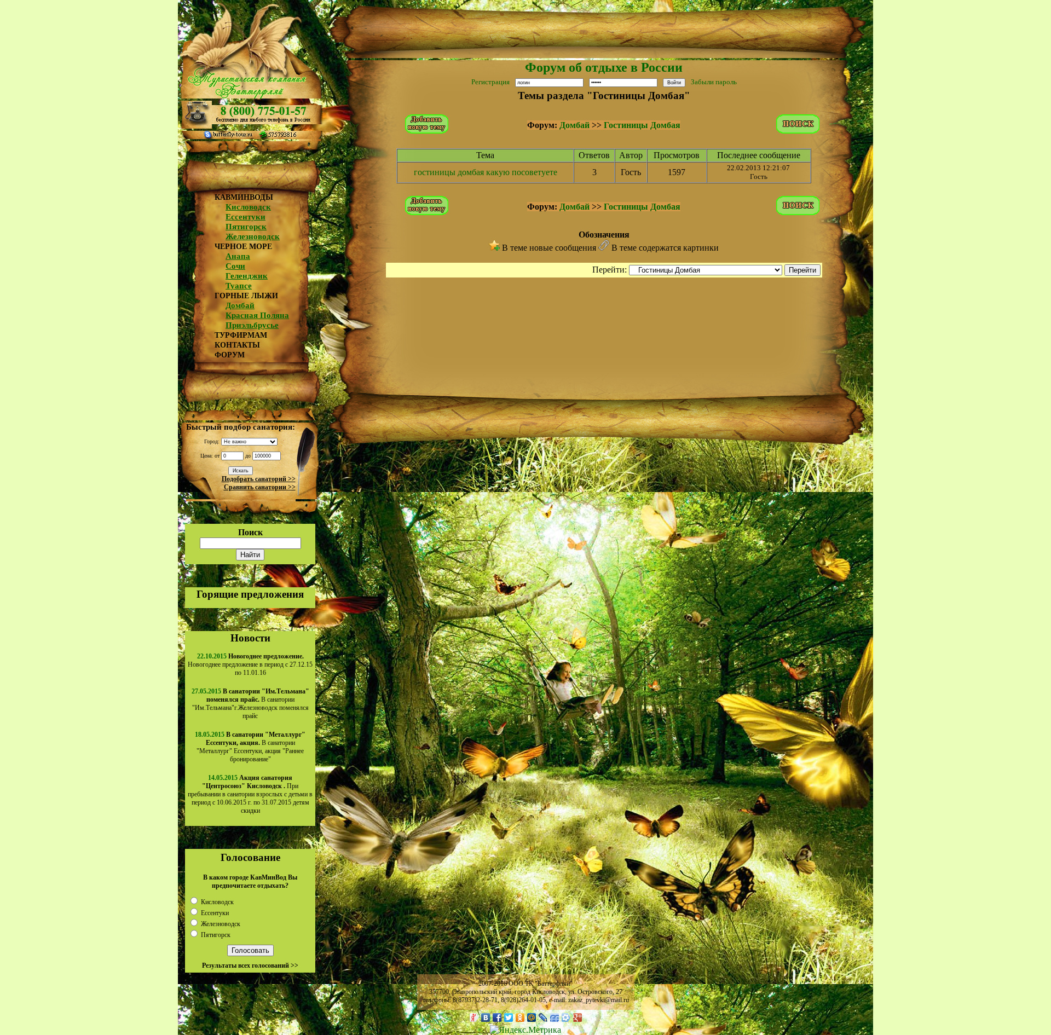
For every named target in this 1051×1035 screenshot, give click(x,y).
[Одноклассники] (520, 1017)
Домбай (240, 305)
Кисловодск (248, 207)
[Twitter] (509, 1017)
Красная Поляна (257, 315)
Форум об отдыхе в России (604, 67)
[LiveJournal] (543, 1017)
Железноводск (253, 236)
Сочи (235, 266)
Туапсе (239, 285)
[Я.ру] (474, 1017)
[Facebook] (497, 1017)
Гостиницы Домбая (642, 125)
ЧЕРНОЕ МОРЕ (243, 246)
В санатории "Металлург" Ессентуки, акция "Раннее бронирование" (251, 747)
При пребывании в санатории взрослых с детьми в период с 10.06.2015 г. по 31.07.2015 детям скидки (250, 794)
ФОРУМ (230, 355)
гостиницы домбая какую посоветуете (485, 172)
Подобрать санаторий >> (259, 479)
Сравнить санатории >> (260, 487)
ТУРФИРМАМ (241, 335)
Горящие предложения (250, 594)
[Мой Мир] (532, 1017)
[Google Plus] (578, 1017)
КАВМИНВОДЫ (244, 197)
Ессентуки (245, 216)
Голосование (250, 857)
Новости (250, 638)
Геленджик (247, 275)
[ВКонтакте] (486, 1017)
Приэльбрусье (252, 325)
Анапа (238, 256)
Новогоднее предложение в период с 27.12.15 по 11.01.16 (250, 664)
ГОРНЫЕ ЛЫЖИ (246, 296)
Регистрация (490, 82)
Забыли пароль (714, 82)
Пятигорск (246, 226)
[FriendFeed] (555, 1017)
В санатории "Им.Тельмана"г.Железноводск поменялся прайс (250, 703)
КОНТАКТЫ (237, 345)
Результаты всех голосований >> (250, 965)
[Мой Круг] (566, 1017)
